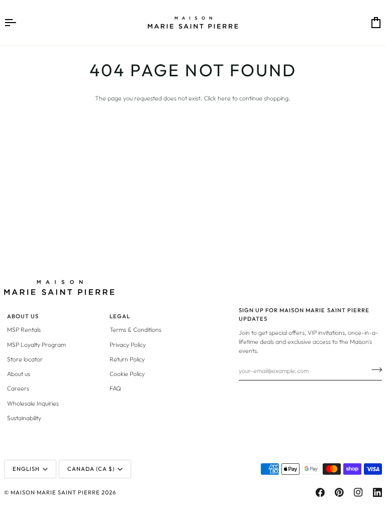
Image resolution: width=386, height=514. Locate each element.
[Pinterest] (339, 492)
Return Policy (127, 359)
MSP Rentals (24, 329)
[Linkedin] (377, 492)
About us (18, 373)
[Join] (373, 369)
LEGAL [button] (120, 316)
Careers (18, 388)
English (26, 468)
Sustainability (24, 418)
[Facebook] (320, 492)
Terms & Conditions (135, 329)
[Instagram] (358, 492)
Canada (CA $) (91, 468)
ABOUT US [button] (23, 316)
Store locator (25, 359)
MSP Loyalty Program (36, 344)
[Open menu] (19, 22)
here (224, 98)
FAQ (115, 388)
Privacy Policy (128, 344)
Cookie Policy (127, 373)
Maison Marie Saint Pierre (55, 492)
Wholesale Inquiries (33, 403)
